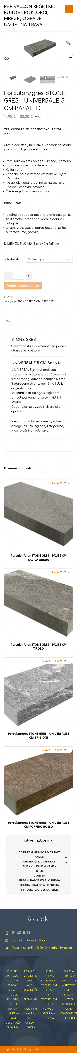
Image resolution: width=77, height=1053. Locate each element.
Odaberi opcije (38, 566)
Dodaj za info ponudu (23, 285)
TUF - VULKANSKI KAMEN (30, 1009)
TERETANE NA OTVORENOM (48, 995)
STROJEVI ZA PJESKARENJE (39, 889)
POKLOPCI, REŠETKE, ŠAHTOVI (13, 1004)
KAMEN (39, 857)
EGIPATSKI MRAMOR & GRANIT (39, 852)
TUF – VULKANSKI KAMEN (39, 866)
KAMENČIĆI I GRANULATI (30, 995)
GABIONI (30, 1023)
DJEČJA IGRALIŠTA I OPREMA (39, 885)
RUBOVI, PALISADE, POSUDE (13, 990)
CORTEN (39, 875)
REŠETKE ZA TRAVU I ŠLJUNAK (12, 976)
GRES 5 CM (48, 301)
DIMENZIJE (11, 259)
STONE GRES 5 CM (28, 301)
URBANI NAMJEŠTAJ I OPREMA (39, 880)
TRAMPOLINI (69, 980)
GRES (39, 871)
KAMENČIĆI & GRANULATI (39, 861)
